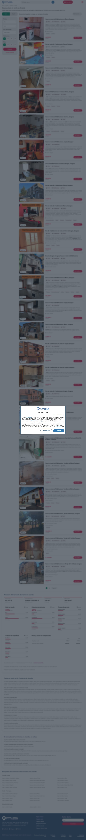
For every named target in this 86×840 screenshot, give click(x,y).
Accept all (59, 430)
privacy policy (58, 426)
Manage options (46, 430)
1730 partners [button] (29, 417)
